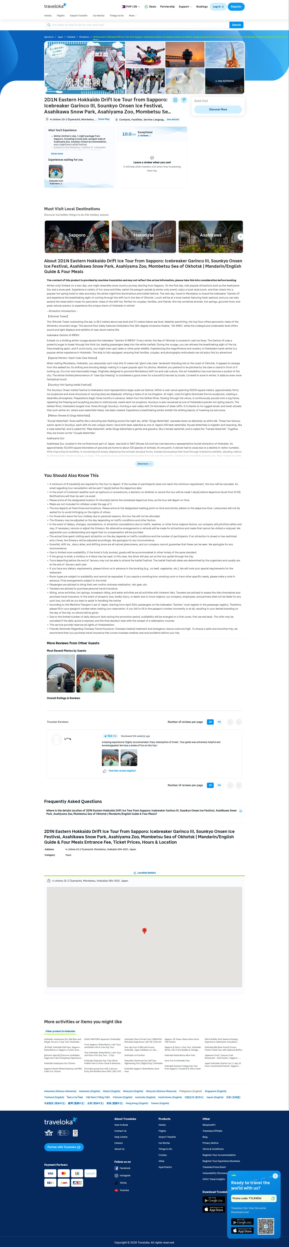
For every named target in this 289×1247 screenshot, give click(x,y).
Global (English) (111, 1091)
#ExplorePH (209, 1125)
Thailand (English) (54, 1097)
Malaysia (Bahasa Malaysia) (161, 1091)
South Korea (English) (170, 1097)
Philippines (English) (190, 1091)
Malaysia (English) (133, 1091)
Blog (205, 1137)
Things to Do (165, 1149)
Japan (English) (215, 1097)
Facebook (125, 1168)
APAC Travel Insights (214, 1179)
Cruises (163, 1155)
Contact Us (120, 1131)
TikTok (123, 1183)
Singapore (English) (215, 1091)
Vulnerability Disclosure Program (220, 1173)
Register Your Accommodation (219, 1155)
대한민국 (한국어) (194, 1097)
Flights (162, 1131)
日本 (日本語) (233, 1097)
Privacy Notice (210, 1143)
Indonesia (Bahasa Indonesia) (60, 1091)
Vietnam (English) (122, 1097)
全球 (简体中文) (95, 1103)
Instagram (125, 1175)
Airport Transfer (167, 1137)
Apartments (165, 1167)
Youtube (124, 1190)
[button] (218, 7)
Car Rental (164, 1143)
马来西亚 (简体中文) (54, 1103)
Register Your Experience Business (221, 1161)
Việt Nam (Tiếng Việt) (98, 1097)
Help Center (121, 1137)
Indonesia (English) (89, 1091)
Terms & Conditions (213, 1149)
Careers (118, 1143)
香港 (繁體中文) (115, 1103)
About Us (119, 1149)
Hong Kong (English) (137, 1103)
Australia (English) (145, 1097)
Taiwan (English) (160, 1103)
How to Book (121, 1125)
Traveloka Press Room (214, 1167)
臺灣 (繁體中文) (76, 1103)
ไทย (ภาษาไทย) (75, 1097)
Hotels (162, 1125)
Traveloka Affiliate (212, 1131)
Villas (161, 1161)
